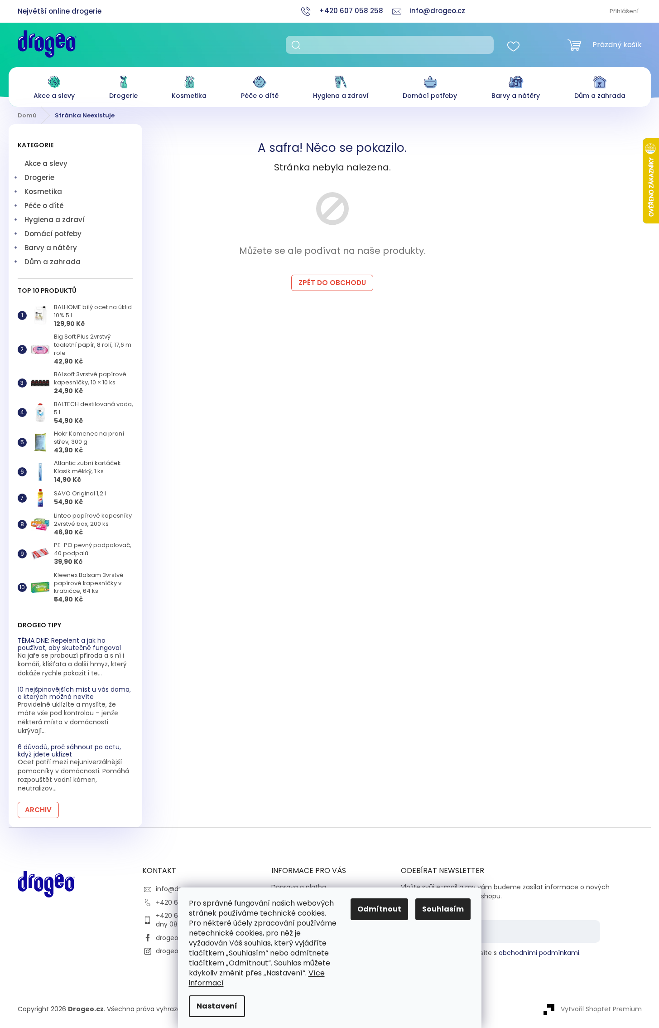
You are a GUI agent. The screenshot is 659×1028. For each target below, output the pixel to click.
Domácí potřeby (53, 233)
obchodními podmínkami (539, 952)
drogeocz (171, 937)
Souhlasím (443, 909)
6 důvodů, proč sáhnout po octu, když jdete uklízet (69, 751)
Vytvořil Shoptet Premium (601, 1008)
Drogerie (39, 177)
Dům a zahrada (52, 262)
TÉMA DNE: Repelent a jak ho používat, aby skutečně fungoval (69, 644)
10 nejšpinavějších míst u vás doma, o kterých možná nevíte (74, 693)
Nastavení (217, 1006)
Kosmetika (43, 191)
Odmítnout (379, 909)
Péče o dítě (44, 205)
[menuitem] (54, 85)
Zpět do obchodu (332, 282)
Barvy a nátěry (50, 247)
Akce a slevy (45, 163)
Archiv (38, 810)
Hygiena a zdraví (54, 219)
